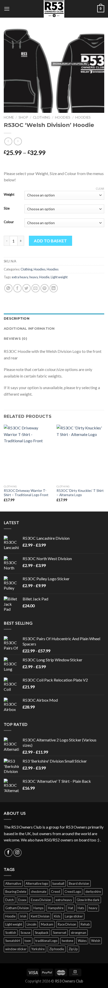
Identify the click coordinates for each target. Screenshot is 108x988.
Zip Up (73, 949)
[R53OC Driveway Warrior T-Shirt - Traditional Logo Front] (27, 453)
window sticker (16, 949)
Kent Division (40, 916)
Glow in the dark (88, 900)
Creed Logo (73, 892)
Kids (57, 916)
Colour (9, 222)
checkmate (38, 892)
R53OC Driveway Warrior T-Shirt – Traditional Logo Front (26, 493)
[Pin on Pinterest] (44, 288)
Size (7, 208)
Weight (9, 194)
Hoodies (62, 117)
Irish (23, 916)
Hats (81, 908)
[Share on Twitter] (26, 288)
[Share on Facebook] (17, 288)
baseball (58, 883)
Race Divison (67, 924)
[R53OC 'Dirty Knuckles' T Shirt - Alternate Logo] (80, 453)
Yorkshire (38, 949)
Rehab (85, 924)
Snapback (41, 933)
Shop (23, 117)
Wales (82, 941)
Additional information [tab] (29, 328)
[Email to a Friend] (35, 288)
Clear (100, 188)
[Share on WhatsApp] (8, 288)
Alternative (13, 883)
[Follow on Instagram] (17, 852)
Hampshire (56, 908)
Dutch (9, 900)
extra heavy (20, 277)
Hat (70, 908)
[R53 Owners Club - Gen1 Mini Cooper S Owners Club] (54, 9)
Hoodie (44, 277)
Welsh (95, 941)
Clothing (41, 117)
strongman (78, 933)
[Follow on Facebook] (8, 852)
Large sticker (74, 916)
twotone (67, 941)
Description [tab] (16, 318)
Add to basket (50, 240)
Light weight (59, 277)
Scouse (25, 933)
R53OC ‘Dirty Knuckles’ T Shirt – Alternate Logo (80, 493)
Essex (22, 900)
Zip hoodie (56, 949)
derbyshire (93, 892)
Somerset (59, 933)
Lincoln (31, 924)
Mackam (47, 924)
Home (9, 117)
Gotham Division (17, 908)
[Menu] (7, 9)
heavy (33, 277)
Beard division (79, 883)
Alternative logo (37, 883)
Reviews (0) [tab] (15, 338)
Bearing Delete (15, 892)
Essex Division (41, 900)
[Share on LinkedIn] (53, 288)
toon (28, 941)
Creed (55, 892)
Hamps (38, 908)
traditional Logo (46, 941)
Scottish (10, 933)
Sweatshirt (12, 941)
